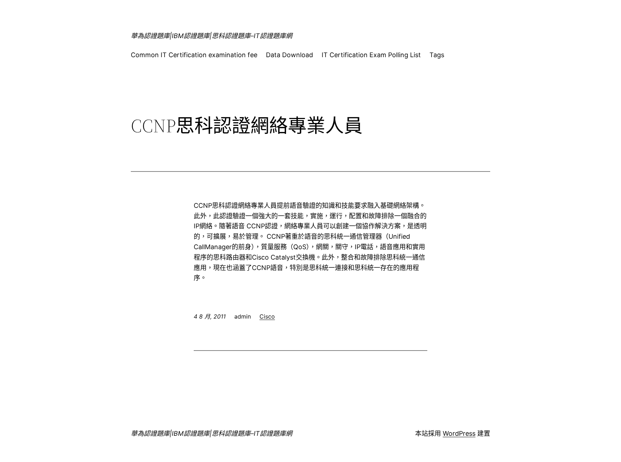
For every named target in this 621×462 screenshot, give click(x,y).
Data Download (289, 55)
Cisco (267, 316)
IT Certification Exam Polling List (371, 55)
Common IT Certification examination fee (194, 55)
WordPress (459, 433)
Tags (436, 55)
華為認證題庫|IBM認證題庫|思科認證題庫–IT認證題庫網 (211, 36)
